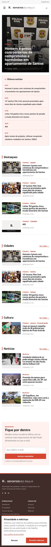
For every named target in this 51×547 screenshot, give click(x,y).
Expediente (45, 2)
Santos (33, 163)
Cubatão (33, 221)
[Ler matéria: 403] (11, 226)
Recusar (14, 540)
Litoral (33, 323)
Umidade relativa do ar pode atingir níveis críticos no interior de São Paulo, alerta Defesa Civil (35, 360)
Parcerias (31, 508)
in (8, 493)
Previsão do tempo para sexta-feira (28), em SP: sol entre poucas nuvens (35, 379)
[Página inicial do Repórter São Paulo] (21, 7)
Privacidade (6, 508)
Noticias (26, 354)
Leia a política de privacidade (14, 534)
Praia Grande (42, 323)
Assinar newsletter (26, 456)
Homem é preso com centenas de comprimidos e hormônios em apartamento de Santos (24, 56)
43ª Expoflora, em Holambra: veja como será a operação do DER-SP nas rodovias (36, 399)
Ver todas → (44, 246)
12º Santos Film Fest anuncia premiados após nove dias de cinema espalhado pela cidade (34, 189)
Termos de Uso (7, 511)
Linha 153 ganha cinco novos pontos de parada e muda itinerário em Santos (35, 208)
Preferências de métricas (10, 514)
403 (6, 126)
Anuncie (31, 504)
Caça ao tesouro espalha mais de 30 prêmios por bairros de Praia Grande (34, 328)
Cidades (8, 44)
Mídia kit (31, 511)
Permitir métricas (36, 540)
